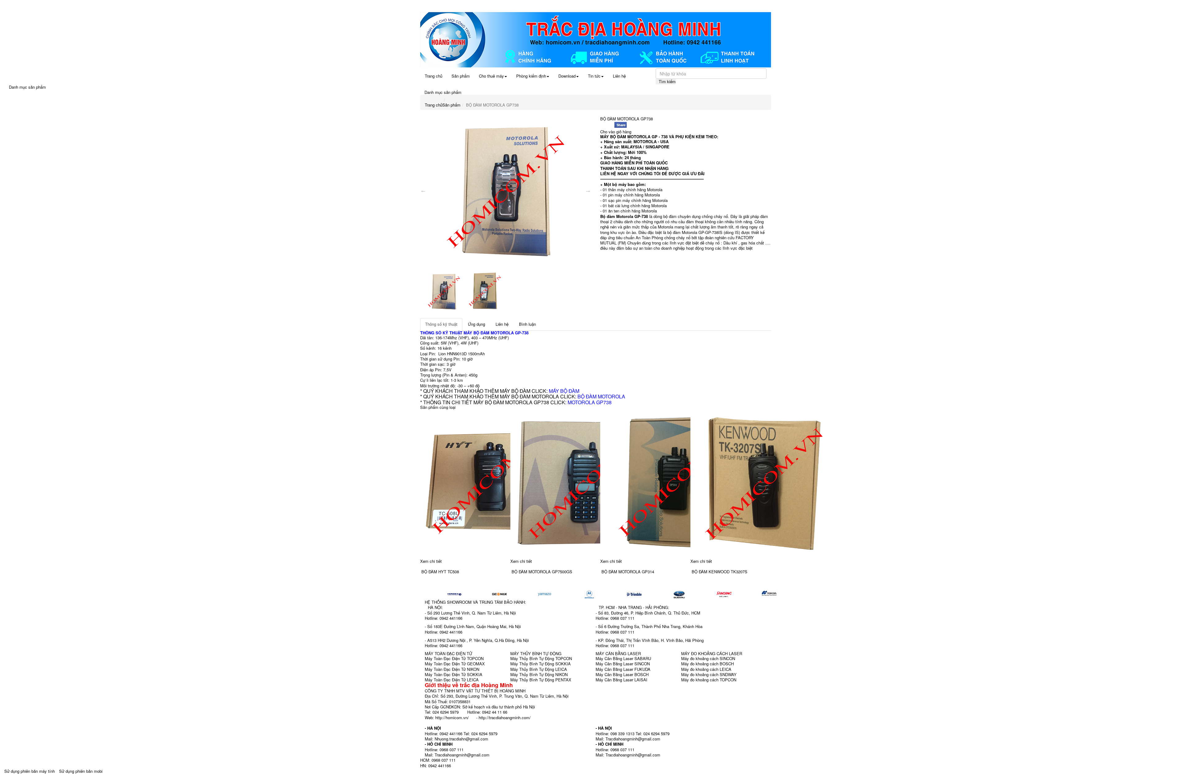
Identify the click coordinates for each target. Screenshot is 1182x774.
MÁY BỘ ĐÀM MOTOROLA (489, 333)
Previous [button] (423, 190)
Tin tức (594, 76)
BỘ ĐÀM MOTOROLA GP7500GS (542, 571)
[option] (505, 190)
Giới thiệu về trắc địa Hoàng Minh (469, 685)
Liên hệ (619, 76)
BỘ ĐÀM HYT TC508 (440, 571)
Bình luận (527, 324)
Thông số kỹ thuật (441, 324)
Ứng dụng (476, 324)
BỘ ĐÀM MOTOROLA (601, 396)
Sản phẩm (461, 76)
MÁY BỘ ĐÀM (564, 390)
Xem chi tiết (431, 561)
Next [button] (588, 190)
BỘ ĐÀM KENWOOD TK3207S (719, 571)
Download (567, 76)
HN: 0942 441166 (435, 765)
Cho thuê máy (491, 76)
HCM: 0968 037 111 (438, 760)
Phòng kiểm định (531, 76)
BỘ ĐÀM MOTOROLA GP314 (627, 571)
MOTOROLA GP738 (590, 402)
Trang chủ (433, 76)
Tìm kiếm (667, 81)
